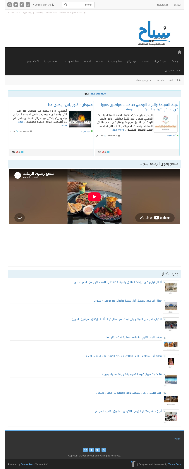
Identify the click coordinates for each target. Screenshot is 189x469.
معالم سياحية (115, 61)
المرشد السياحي (173, 71)
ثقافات (87, 61)
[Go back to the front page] (154, 33)
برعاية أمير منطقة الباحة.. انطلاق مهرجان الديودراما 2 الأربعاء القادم (124, 356)
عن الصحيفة (162, 5)
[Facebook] (22, 4)
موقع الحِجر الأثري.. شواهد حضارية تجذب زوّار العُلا (133, 337)
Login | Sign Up (43, 5)
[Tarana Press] (133, 464)
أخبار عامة (176, 61)
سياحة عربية (160, 61)
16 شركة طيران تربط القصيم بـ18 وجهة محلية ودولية (132, 374)
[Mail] (27, 4)
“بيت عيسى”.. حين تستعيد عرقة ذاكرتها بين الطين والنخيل (129, 392)
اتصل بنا (177, 5)
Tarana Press (28, 464)
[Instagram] (10, 4)
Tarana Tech (174, 464)
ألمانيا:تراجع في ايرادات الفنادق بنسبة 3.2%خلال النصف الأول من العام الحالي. (117, 282)
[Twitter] (16, 4)
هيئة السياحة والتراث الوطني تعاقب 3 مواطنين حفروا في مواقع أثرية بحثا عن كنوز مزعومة (139, 107)
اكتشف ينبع (33, 61)
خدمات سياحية (51, 61)
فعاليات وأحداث (71, 61)
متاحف (99, 61)
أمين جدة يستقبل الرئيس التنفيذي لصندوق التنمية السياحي (128, 411)
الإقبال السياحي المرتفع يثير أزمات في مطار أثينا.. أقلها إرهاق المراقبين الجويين (116, 319)
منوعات (160, 80)
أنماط (146, 61)
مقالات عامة (175, 80)
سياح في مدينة (144, 80)
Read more (117, 129)
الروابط (177, 438)
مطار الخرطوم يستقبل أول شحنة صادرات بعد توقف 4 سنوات (128, 300)
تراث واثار (131, 61)
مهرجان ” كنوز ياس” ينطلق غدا (70, 105)
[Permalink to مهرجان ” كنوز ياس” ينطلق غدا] (80, 119)
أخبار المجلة (85, 131)
